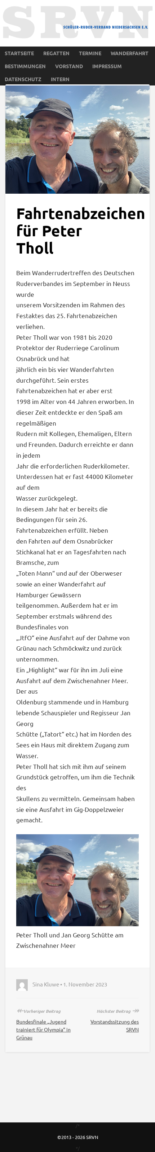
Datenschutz (23, 79)
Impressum (107, 66)
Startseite (19, 53)
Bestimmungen (25, 66)
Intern (60, 79)
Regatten (56, 53)
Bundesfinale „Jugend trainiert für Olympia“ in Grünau (43, 1029)
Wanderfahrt (130, 53)
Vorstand (69, 66)
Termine (90, 53)
